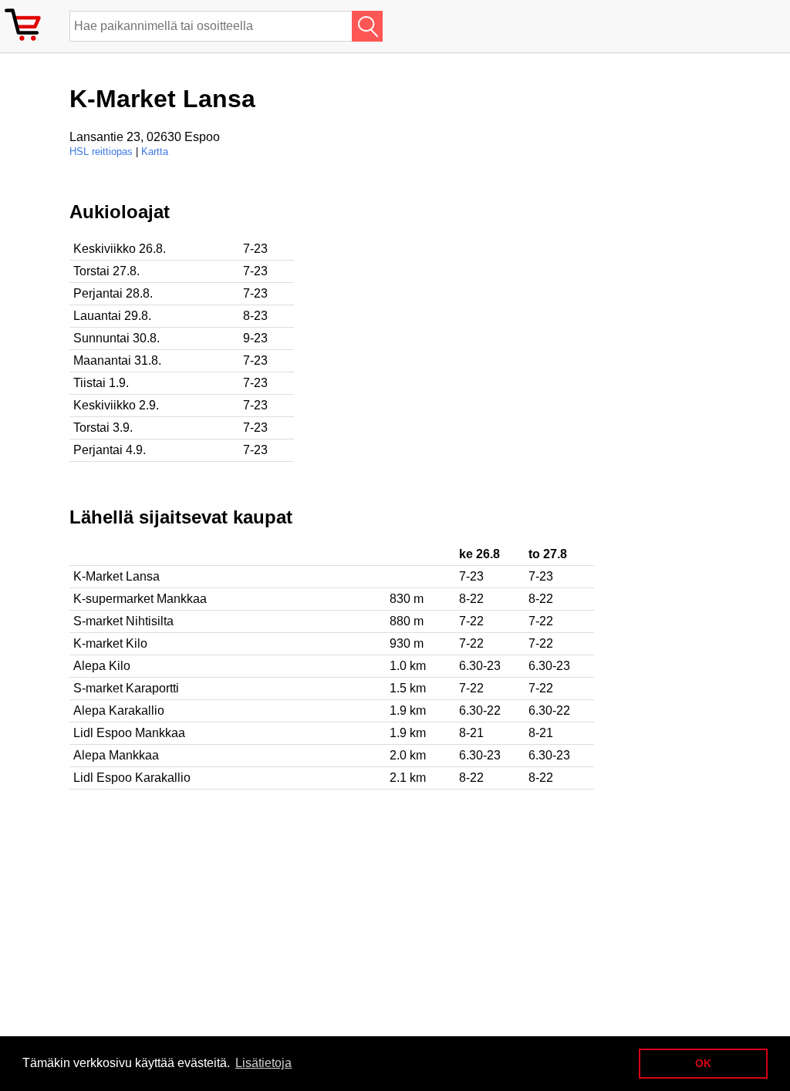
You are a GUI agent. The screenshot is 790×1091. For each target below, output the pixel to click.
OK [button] (703, 1063)
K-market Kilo (110, 643)
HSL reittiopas (101, 151)
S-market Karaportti (126, 688)
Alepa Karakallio (118, 710)
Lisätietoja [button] (263, 1062)
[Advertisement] (501, 309)
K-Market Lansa (116, 576)
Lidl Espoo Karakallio (132, 777)
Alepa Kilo (101, 665)
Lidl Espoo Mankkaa (129, 732)
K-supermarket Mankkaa (140, 598)
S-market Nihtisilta (123, 621)
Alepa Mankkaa (116, 755)
